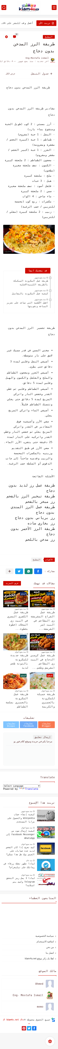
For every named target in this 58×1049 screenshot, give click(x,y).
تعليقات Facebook (29, 724)
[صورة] (46, 816)
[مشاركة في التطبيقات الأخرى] (10, 571)
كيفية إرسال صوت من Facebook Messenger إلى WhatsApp (20, 834)
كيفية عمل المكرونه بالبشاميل (30, 293)
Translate (31, 788)
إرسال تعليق (43, 737)
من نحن (50, 947)
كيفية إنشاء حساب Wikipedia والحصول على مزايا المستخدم (21, 818)
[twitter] (29, 1028)
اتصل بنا (50, 952)
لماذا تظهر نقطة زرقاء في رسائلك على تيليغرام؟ (19, 865)
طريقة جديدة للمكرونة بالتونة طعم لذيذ (19, 661)
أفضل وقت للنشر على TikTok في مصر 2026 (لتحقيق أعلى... (17, 23)
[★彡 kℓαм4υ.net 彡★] (29, 7)
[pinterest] (24, 1028)
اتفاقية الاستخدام (45, 941)
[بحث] (3, 7)
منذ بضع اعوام (20, 652)
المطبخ (49, 37)
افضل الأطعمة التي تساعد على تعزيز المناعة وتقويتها (27, 304)
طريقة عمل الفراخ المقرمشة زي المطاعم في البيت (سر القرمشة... (43, 620)
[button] (38, 571)
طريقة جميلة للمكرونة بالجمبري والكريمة (46, 700)
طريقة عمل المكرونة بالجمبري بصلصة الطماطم (17, 700)
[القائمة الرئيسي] (54, 7)
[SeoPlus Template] (53, 1020)
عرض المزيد (12, 583)
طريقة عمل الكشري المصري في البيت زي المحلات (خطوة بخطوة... (17, 620)
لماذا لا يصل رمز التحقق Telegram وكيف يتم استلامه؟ (20, 882)
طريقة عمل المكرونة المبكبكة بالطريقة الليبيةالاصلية (30, 282)
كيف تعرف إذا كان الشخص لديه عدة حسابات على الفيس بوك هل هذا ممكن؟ (20, 851)
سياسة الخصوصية (44, 936)
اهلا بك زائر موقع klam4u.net (39, 958)
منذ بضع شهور (40, 278)
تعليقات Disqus (11, 724)
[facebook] (34, 1028)
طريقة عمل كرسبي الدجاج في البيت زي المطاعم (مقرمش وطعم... (43, 661)
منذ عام (29, 860)
